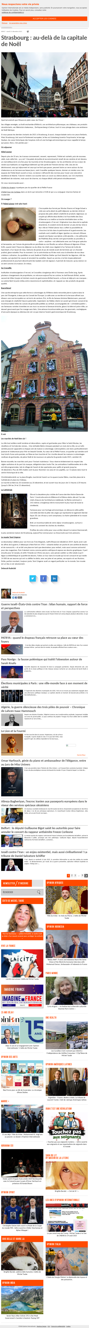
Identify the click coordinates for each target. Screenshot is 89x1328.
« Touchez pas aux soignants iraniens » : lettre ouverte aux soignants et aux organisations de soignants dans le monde (66, 1144)
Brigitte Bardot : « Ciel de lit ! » (67, 1191)
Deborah (18, 593)
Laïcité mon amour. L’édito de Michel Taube (22, 979)
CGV (49, 1326)
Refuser (5, 23)
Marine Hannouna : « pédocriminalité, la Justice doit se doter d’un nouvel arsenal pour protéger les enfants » (22, 936)
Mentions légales (41, 1326)
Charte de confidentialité (58, 1326)
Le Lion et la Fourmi (13, 731)
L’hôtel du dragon (8, 188)
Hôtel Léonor (9, 204)
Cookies (68, 1326)
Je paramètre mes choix (18, 23)
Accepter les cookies (44, 19)
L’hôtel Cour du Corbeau (11, 192)
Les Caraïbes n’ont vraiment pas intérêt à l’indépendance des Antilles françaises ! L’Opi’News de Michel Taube (66, 1053)
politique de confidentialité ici (13, 12)
